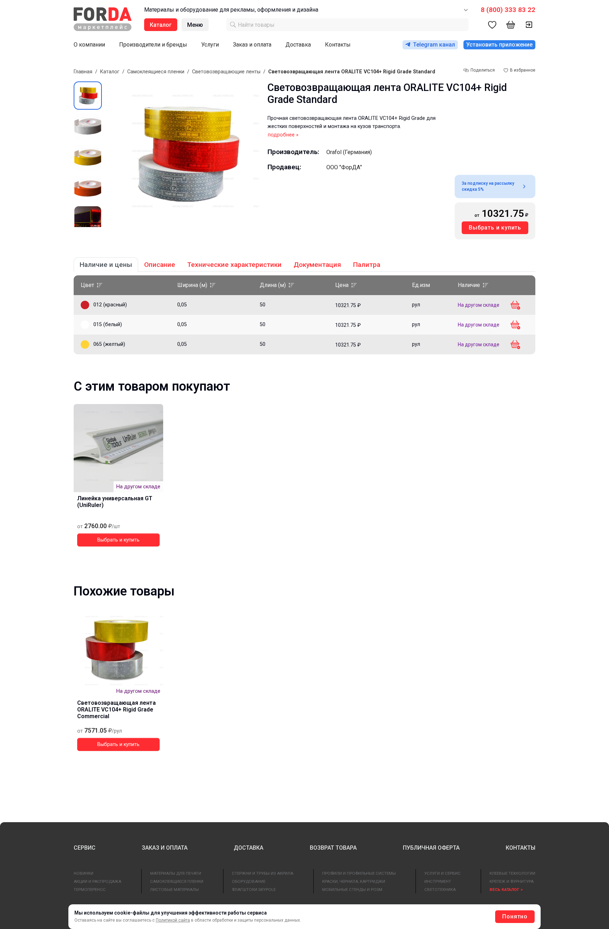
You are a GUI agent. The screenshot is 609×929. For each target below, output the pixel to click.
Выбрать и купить (495, 227)
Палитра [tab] (366, 265)
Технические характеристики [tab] (234, 265)
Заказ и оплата (252, 44)
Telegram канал (434, 44)
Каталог (109, 72)
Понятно (515, 916)
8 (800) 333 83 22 (508, 10)
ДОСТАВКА (248, 847)
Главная (83, 72)
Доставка (298, 44)
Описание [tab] (159, 265)
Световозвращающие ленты (226, 72)
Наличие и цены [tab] (106, 265)
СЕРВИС (85, 847)
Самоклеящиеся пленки (155, 72)
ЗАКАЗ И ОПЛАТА (164, 847)
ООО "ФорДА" (344, 167)
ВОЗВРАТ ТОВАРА (333, 847)
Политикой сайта (173, 920)
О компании (89, 44)
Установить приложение (499, 44)
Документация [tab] (317, 265)
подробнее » (283, 135)
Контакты (338, 44)
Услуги (210, 44)
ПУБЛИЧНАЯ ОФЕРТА (431, 847)
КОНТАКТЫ (520, 847)
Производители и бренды (153, 44)
